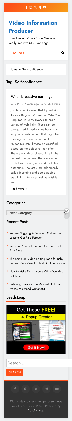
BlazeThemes (35, 410)
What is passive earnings (31, 96)
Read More (17, 189)
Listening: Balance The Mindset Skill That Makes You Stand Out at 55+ (35, 286)
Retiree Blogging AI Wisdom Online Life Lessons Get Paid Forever (35, 235)
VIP (16, 104)
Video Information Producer (33, 27)
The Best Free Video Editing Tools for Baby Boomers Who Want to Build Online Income (37, 261)
